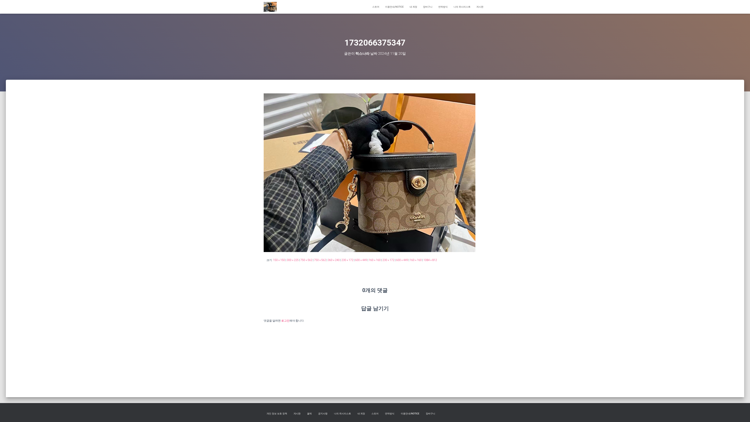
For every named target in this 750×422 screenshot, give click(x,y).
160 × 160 (375, 260)
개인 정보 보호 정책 (277, 413)
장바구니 (427, 6)
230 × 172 (347, 260)
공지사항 (323, 413)
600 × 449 (361, 260)
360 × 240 (334, 260)
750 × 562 (306, 260)
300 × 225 (293, 260)
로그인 (285, 320)
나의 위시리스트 (462, 6)
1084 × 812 (430, 260)
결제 (309, 413)
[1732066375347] (369, 172)
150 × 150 (279, 260)
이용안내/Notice (394, 6)
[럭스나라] (270, 7)
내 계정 (413, 6)
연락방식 (443, 6)
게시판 (479, 6)
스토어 (375, 6)
